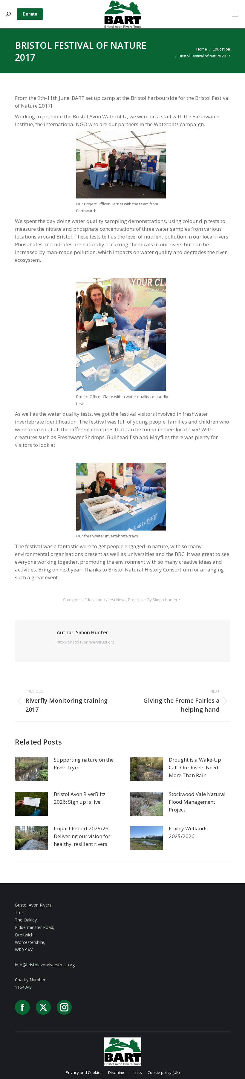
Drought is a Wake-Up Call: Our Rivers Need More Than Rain (195, 767)
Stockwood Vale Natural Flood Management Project (197, 802)
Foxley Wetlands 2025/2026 (188, 832)
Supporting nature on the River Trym (84, 763)
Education (93, 599)
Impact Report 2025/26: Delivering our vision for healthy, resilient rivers (82, 836)
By (162, 599)
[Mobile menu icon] (235, 14)
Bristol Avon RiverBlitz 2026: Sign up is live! (79, 798)
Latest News (115, 599)
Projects (135, 599)
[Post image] (31, 769)
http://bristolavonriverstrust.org (85, 642)
